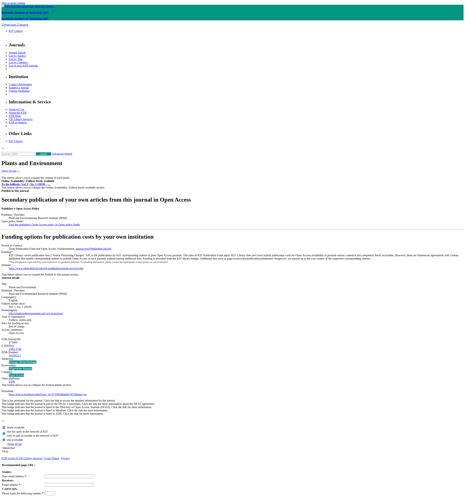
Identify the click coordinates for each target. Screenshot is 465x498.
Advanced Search (62, 153)
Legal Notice (51, 458)
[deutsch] (22, 24)
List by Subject (17, 55)
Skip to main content (13, 3)
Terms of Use (16, 109)
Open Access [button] (9, 170)
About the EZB (18, 112)
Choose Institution (19, 90)
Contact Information (20, 84)
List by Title (16, 59)
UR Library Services (21, 119)
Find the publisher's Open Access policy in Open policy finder (44, 224)
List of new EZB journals (23, 65)
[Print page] (9, 24)
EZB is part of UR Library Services (21, 458)
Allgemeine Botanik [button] (20, 368)
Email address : (11, 484)
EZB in (18, 122)
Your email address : (14, 476)
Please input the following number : (23, 493)
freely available (16, 427)
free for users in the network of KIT (27, 431)
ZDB (12, 381)
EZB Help (15, 116)
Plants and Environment (31, 163)
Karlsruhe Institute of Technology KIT (25, 12)
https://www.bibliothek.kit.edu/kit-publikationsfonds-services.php (46, 268)
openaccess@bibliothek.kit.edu (93, 248)
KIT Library (16, 31)
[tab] (232, 181)
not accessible (15, 439)
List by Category (18, 62)
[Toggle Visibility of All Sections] (18, 171)
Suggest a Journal (19, 87)
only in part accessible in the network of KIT (32, 435)
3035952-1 (15, 355)
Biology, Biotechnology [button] (22, 362)
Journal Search (17, 52)
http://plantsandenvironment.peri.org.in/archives (36, 313)
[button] (27, 181)
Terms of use (14, 444)
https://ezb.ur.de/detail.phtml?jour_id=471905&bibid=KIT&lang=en (48, 394)
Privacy (65, 458)
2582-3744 (15, 349)
